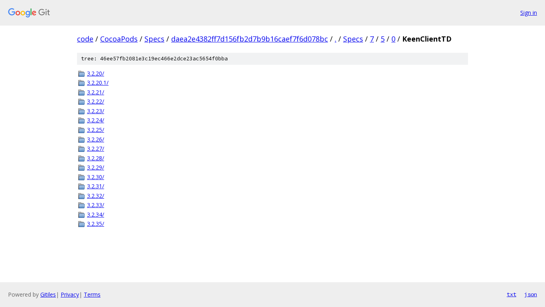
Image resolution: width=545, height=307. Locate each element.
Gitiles (48, 294)
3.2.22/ (95, 101)
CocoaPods (119, 39)
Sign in (528, 12)
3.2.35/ (95, 223)
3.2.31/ (95, 186)
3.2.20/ (95, 73)
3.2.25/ (95, 130)
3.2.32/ (95, 195)
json (530, 294)
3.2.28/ (95, 158)
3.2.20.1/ (98, 82)
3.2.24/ (95, 120)
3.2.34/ (95, 214)
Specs (154, 39)
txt (511, 294)
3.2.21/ (95, 92)
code (85, 39)
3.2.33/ (95, 205)
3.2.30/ (95, 177)
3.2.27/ (95, 148)
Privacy (70, 294)
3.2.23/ (95, 111)
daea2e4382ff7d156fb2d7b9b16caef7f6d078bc (249, 39)
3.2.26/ (95, 139)
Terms (92, 294)
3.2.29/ (95, 167)
